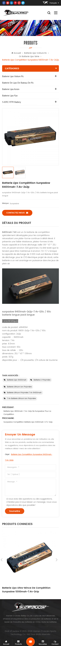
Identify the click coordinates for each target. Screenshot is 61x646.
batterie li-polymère (42, 380)
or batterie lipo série (29, 56)
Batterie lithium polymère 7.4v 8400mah (24, 392)
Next (56, 559)
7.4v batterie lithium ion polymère (21, 398)
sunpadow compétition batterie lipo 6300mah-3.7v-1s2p (28, 422)
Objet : (28, 457)
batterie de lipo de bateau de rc (18, 83)
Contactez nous (15, 212)
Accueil (17, 53)
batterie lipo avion (10, 89)
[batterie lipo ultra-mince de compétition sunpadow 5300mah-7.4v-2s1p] (29, 557)
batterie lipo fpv (10, 95)
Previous (1, 559)
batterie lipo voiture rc (35, 53)
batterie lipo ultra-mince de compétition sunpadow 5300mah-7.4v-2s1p (26, 589)
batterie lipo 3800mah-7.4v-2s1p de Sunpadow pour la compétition (27, 413)
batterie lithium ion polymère (19, 386)
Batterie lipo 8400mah (16, 380)
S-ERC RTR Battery (11, 102)
